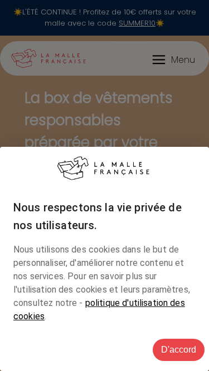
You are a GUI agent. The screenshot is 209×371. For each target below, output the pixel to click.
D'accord (178, 349)
